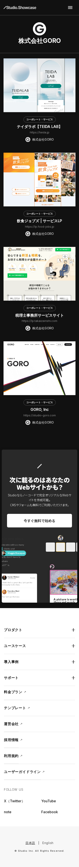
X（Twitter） (14, 801)
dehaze (70, 7)
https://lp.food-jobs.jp (39, 226)
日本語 (30, 843)
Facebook (49, 812)
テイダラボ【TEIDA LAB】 (39, 126)
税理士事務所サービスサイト (39, 315)
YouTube (48, 801)
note (7, 812)
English (48, 843)
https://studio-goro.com (39, 415)
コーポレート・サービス (39, 119)
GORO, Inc (40, 409)
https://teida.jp (39, 132)
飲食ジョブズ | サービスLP (39, 221)
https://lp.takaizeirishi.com (39, 321)
